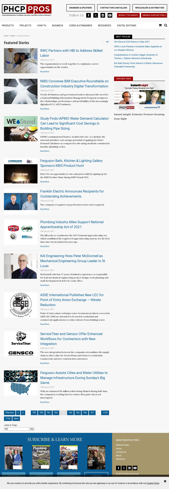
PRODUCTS (8, 25)
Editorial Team (122, 445)
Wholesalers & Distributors (149, 8)
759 (34, 412)
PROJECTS (25, 25)
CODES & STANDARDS (80, 25)
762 (56, 412)
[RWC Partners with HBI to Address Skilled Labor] (20, 60)
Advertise (120, 459)
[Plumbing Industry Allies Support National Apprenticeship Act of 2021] (20, 232)
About (118, 455)
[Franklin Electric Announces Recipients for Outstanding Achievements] (20, 201)
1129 (105, 412)
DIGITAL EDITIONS (126, 25)
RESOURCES (104, 25)
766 (85, 412)
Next (16, 418)
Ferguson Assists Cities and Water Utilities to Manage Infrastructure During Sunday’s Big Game (74, 378)
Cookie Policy (153, 483)
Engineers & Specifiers (80, 8)
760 (41, 412)
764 (70, 412)
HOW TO (41, 25)
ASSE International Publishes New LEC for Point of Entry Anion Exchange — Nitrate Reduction (72, 300)
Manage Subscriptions (154, 15)
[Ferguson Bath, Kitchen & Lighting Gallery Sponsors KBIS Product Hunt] (20, 170)
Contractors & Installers (113, 8)
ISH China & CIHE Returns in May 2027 (132, 42)
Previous (10, 412)
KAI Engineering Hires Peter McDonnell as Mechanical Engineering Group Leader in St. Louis (73, 261)
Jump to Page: (10, 425)
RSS (107, 42)
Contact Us (121, 452)
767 (92, 412)
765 (77, 412)
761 (48, 412)
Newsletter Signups (128, 15)
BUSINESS (57, 25)
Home (6, 36)
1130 (8, 418)
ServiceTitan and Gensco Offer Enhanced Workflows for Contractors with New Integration (71, 339)
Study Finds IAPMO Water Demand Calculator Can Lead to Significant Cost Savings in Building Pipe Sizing (74, 123)
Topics (12, 36)
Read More (44, 72)
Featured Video (123, 78)
